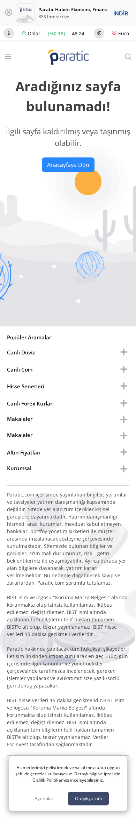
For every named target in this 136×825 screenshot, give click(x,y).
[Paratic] (68, 57)
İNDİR (120, 13)
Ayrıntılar (44, 798)
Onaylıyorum (88, 798)
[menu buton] (124, 352)
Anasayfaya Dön (68, 165)
